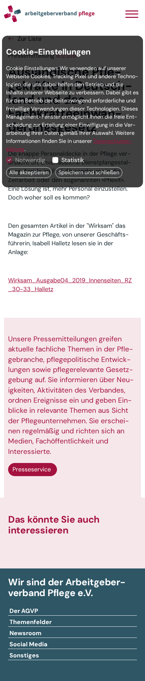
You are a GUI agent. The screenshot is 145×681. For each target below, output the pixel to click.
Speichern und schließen (88, 172)
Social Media (28, 644)
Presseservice (32, 469)
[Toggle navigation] (131, 14)
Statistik (72, 160)
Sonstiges (24, 655)
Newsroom (25, 633)
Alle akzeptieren (29, 172)
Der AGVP (23, 611)
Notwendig (30, 160)
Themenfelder (30, 622)
